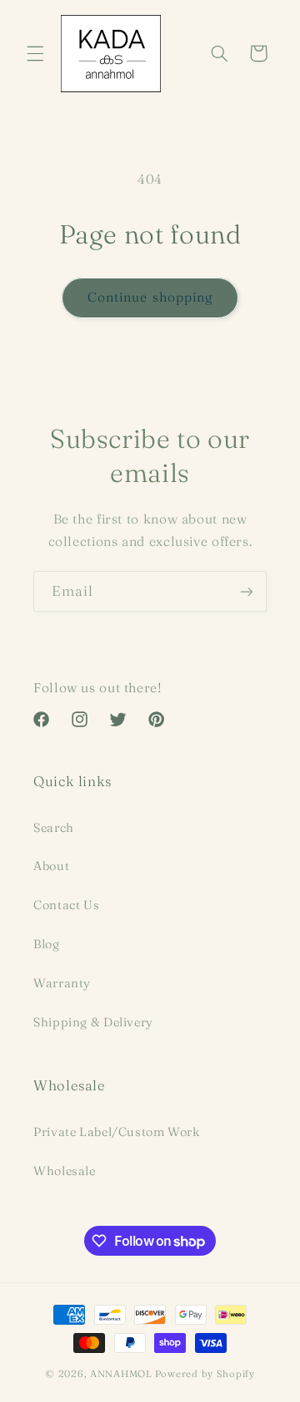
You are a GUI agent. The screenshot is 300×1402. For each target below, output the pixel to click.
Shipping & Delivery (93, 1022)
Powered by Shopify (205, 1374)
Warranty (62, 983)
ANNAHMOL (121, 1374)
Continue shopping (150, 297)
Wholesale (64, 1170)
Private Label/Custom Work (116, 1131)
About (51, 865)
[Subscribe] (247, 591)
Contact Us (66, 905)
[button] (35, 53)
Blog (46, 944)
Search (53, 827)
